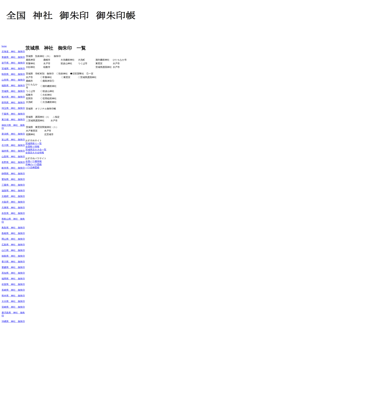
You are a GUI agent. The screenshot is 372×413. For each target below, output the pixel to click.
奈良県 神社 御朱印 (13, 213)
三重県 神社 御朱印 (13, 185)
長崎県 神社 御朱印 (13, 290)
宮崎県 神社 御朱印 (13, 307)
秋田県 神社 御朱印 (13, 74)
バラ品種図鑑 (32, 167)
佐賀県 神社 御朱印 (13, 284)
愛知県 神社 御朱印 (13, 179)
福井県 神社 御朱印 (13, 151)
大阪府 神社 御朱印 (13, 202)
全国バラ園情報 (33, 161)
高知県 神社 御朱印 (13, 273)
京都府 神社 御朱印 (13, 196)
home (4, 46)
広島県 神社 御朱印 (13, 244)
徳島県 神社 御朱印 (13, 256)
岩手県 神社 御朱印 (13, 63)
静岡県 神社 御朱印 (13, 173)
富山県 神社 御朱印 (13, 139)
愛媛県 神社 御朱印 (13, 267)
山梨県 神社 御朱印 (13, 156)
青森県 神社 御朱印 (13, 57)
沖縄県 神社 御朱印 (13, 321)
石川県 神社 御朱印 (13, 145)
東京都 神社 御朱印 (13, 119)
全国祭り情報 (32, 146)
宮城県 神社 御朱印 (13, 68)
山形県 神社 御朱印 (13, 80)
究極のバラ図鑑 (33, 164)
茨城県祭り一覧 (33, 143)
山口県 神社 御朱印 (13, 250)
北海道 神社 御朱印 (13, 51)
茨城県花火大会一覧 (35, 149)
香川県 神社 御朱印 (13, 261)
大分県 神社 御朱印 (13, 301)
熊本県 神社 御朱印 (13, 295)
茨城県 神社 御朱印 (13, 91)
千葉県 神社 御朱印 (13, 114)
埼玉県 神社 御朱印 (13, 108)
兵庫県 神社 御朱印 (13, 207)
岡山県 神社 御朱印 (13, 239)
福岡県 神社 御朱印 (13, 278)
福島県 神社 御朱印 (13, 85)
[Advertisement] (54, 37)
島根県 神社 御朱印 (13, 233)
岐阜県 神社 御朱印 (13, 168)
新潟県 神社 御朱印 (13, 134)
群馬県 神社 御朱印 (13, 102)
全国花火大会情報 (34, 152)
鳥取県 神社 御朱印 (13, 227)
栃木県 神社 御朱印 (13, 97)
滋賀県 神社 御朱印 (13, 190)
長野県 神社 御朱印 (13, 162)
